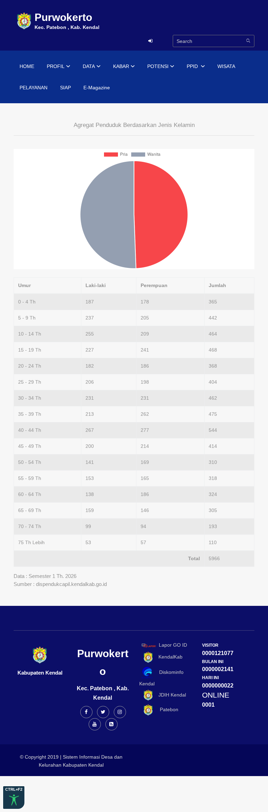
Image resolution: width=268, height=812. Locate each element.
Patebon (166, 710)
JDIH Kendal (170, 695)
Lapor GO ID (173, 645)
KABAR (121, 66)
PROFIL (56, 66)
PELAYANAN (33, 87)
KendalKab (168, 657)
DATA (89, 66)
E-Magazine (96, 87)
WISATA (226, 66)
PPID (193, 66)
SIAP (65, 87)
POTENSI (158, 66)
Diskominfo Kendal (161, 677)
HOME (27, 66)
